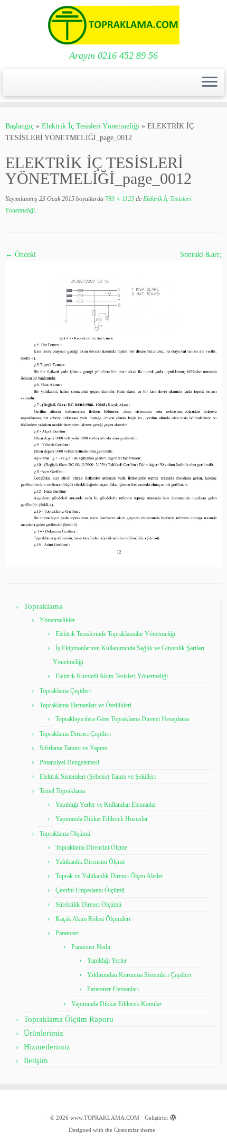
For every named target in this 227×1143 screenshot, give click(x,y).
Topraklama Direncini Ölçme (91, 847)
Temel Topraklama (62, 791)
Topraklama (43, 606)
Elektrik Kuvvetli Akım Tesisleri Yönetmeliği (111, 676)
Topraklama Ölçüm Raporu (69, 1019)
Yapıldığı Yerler (107, 960)
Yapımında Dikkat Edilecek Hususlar (101, 819)
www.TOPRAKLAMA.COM (104, 1117)
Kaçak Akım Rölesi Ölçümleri (92, 919)
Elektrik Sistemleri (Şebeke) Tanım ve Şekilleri (98, 776)
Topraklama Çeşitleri (65, 691)
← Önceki (20, 255)
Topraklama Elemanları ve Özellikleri (85, 705)
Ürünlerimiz (43, 1033)
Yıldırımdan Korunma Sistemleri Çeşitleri (139, 975)
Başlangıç (19, 126)
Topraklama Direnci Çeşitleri (75, 734)
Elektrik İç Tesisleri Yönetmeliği (90, 126)
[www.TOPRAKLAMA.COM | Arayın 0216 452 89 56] (113, 25)
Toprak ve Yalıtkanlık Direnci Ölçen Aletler (109, 876)
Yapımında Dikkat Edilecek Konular (116, 1004)
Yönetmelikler (57, 620)
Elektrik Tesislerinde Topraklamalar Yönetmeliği (115, 634)
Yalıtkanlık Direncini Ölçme (90, 861)
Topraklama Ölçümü (65, 833)
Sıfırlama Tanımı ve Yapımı (74, 748)
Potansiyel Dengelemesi (69, 762)
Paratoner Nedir (91, 947)
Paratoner (67, 933)
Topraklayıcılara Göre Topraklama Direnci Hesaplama (122, 719)
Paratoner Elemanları (113, 989)
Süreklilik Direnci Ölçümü (88, 904)
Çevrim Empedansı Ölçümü (90, 890)
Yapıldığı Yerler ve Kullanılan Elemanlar (105, 804)
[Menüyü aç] (209, 83)
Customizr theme (134, 1130)
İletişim (36, 1060)
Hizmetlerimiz (47, 1047)
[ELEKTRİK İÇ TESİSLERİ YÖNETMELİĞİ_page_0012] (113, 413)
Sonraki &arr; (201, 255)
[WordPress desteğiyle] (173, 1116)
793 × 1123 (118, 198)
